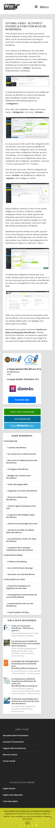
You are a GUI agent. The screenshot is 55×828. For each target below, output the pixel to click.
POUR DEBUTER (10, 441)
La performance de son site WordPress (19, 604)
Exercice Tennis (10, 754)
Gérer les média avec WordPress (16, 498)
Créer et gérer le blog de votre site (21, 507)
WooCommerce (17, 656)
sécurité (37, 671)
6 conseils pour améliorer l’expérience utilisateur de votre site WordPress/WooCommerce (24, 682)
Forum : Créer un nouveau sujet (22, 412)
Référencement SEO (18, 651)
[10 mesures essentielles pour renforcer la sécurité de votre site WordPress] (7, 700)
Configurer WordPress (18, 469)
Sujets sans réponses (13, 795)
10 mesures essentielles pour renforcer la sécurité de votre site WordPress (25, 701)
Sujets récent (9, 788)
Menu (44, 7)
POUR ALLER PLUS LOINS (14, 579)
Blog (23, 633)
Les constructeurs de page (20, 568)
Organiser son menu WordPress (22, 491)
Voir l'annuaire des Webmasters (22, 420)
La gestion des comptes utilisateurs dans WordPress (19, 548)
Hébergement (31, 648)
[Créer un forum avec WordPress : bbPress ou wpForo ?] (7, 627)
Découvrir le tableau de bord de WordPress (21, 461)
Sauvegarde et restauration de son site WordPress (21, 595)
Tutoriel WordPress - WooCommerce (25, 673)
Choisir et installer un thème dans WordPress (20, 531)
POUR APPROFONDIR (13, 555)
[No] (51, 818)
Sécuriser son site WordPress (21, 574)
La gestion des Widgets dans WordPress (20, 516)
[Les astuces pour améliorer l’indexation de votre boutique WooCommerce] (7, 643)
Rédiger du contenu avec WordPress (18, 476)
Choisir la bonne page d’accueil (22, 523)
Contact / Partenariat (13, 742)
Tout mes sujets (10, 801)
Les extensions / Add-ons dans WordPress (21, 540)
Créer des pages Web (18, 484)
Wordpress (29, 636)
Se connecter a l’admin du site (22, 454)
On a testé (34, 633)
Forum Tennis (9, 761)
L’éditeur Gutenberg (17, 561)
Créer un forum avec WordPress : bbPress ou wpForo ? (22, 628)
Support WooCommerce (14, 748)
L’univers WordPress (17, 447)
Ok (27, 823)
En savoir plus (22, 399)
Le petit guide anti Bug (18, 612)
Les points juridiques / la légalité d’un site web (18, 587)
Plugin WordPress (18, 636)
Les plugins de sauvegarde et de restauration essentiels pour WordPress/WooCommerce (25, 665)
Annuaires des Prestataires (15, 735)
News (28, 633)
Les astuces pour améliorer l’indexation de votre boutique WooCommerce (25, 643)
